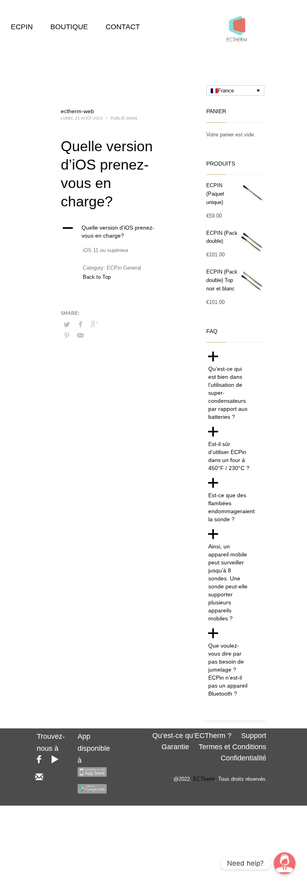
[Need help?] (284, 863)
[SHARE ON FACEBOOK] (81, 324)
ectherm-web (77, 111)
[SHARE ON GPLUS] (95, 324)
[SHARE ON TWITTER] (67, 325)
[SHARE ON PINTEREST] (67, 336)
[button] (113, 232)
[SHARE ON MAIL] (81, 336)
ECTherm (204, 779)
